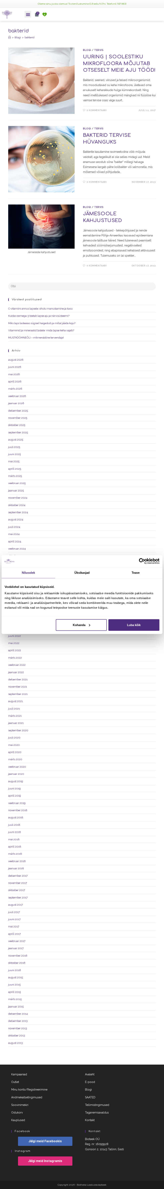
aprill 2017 (14, 933)
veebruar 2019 (17, 803)
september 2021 (18, 694)
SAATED (90, 1097)
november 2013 (17, 1028)
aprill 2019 (14, 795)
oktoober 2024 (16, 505)
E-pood (90, 1082)
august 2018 (15, 817)
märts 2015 (15, 999)
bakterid (29, 37)
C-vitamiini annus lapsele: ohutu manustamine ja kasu (40, 308)
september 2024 (18, 512)
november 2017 (17, 882)
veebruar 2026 (17, 396)
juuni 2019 (14, 788)
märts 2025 (15, 475)
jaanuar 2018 (16, 868)
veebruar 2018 (17, 861)
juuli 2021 (14, 708)
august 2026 (15, 359)
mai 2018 (14, 839)
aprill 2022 (14, 650)
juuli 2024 (14, 526)
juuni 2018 (14, 832)
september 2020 (18, 730)
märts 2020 (15, 759)
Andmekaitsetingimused (26, 1097)
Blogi (87, 50)
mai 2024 (14, 534)
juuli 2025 (14, 447)
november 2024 (17, 497)
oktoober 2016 (16, 962)
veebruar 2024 (17, 548)
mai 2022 (13, 643)
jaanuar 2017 (16, 948)
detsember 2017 (18, 875)
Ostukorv (17, 1112)
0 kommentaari (97, 110)
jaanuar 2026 (16, 403)
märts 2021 (15, 715)
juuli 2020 (14, 737)
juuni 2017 (14, 919)
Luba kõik (134, 624)
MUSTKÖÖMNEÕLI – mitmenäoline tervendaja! (36, 337)
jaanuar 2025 (16, 490)
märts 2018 (15, 853)
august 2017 (15, 904)
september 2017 (18, 897)
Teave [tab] (136, 572)
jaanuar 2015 (16, 1006)
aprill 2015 (14, 992)
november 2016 (17, 955)
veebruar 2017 (16, 941)
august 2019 (15, 781)
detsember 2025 (18, 410)
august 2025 (15, 439)
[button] (28, 14)
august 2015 (15, 977)
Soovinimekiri (19, 1105)
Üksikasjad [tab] (82, 572)
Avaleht (89, 1074)
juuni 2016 (14, 970)
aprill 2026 (14, 381)
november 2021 (17, 686)
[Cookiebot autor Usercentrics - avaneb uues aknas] (141, 561)
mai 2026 (14, 374)
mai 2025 (13, 461)
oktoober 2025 (16, 425)
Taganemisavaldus (97, 1112)
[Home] (9, 37)
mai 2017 (13, 926)
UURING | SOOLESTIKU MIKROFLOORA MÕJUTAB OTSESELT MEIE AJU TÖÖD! (119, 63)
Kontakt (90, 1120)
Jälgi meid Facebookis (45, 1141)
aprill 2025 (14, 468)
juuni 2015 (14, 984)
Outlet (15, 1082)
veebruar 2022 (17, 664)
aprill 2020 (14, 752)
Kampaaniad (19, 1074)
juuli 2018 (14, 824)
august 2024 (15, 519)
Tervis (99, 50)
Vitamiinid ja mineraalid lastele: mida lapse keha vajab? (41, 330)
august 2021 (15, 701)
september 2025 (18, 432)
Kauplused (18, 1120)
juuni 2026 (14, 366)
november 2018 (17, 810)
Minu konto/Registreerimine (29, 1089)
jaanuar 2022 (16, 672)
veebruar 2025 (17, 483)
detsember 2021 (18, 679)
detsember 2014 (18, 1013)
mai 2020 (14, 744)
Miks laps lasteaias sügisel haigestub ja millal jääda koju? (41, 323)
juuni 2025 (14, 454)
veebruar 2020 (17, 766)
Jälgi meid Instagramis (45, 1161)
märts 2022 (15, 657)
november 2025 (17, 417)
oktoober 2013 (16, 1035)
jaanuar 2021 (16, 723)
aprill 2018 (14, 846)
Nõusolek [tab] (28, 572)
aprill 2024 (14, 541)
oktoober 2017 (16, 890)
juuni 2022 (14, 635)
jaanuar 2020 (16, 773)
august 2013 (15, 1042)
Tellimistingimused (97, 1105)
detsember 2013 (18, 1020)
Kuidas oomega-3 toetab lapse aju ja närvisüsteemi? (38, 315)
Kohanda (79, 624)
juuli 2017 (14, 912)
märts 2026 (15, 388)
